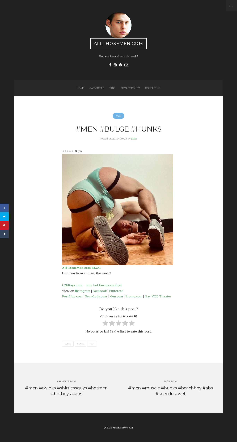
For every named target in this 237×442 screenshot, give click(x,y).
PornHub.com (72, 296)
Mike (134, 138)
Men (118, 115)
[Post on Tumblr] (4, 234)
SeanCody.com (96, 296)
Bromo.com (133, 296)
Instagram (82, 291)
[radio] (105, 324)
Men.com (116, 296)
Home (80, 88)
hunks (80, 344)
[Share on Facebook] (4, 208)
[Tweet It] (4, 216)
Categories (96, 88)
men (92, 344)
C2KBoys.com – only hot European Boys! (92, 285)
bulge (68, 344)
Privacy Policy (130, 88)
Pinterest (116, 291)
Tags (112, 88)
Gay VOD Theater (158, 296)
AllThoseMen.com (118, 43)
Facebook (100, 291)
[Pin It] (4, 225)
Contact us (152, 88)
